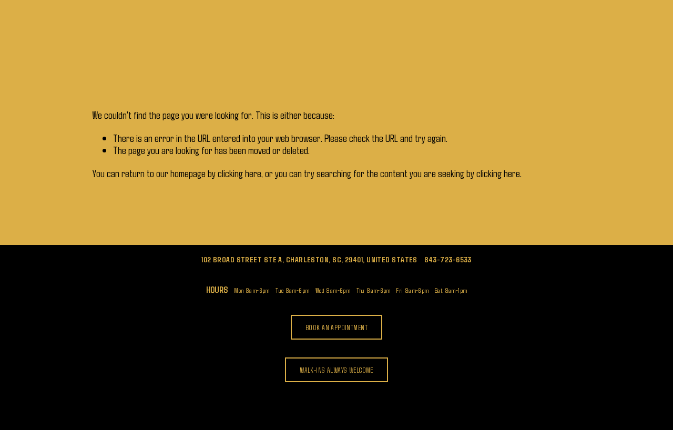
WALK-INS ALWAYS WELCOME (336, 369)
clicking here (239, 173)
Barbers (192, 31)
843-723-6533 (448, 259)
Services (148, 31)
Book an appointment (336, 327)
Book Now (238, 31)
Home (109, 31)
